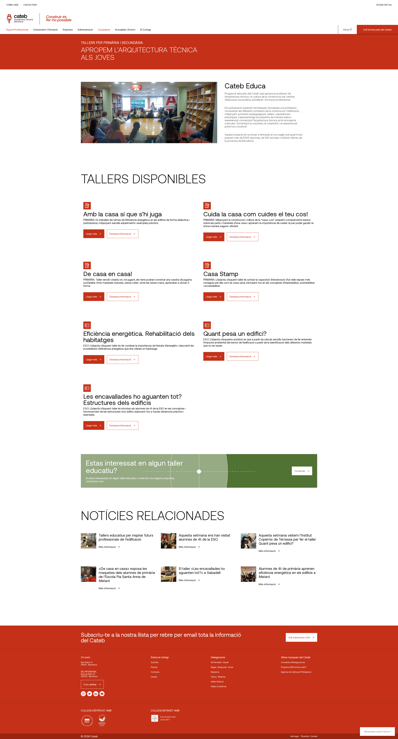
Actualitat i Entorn (125, 29)
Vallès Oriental (217, 681)
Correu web (12, 5)
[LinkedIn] (95, 693)
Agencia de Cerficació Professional (296, 672)
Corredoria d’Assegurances (293, 662)
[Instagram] (83, 693)
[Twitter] (89, 693)
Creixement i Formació (45, 29)
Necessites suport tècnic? (377, 731)
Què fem (155, 662)
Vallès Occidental (218, 686)
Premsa (154, 667)
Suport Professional (17, 29)
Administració (85, 29)
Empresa (68, 29)
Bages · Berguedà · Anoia (222, 667)
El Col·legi (145, 29)
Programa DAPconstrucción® (293, 667)
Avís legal (294, 736)
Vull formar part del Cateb (377, 29)
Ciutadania (104, 29)
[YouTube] (102, 693)
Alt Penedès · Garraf (219, 662)
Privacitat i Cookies (309, 736)
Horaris (154, 677)
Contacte (155, 672)
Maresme (215, 672)
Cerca (346, 29)
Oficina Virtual (384, 5)
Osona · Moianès (218, 677)
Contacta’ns (30, 5)
